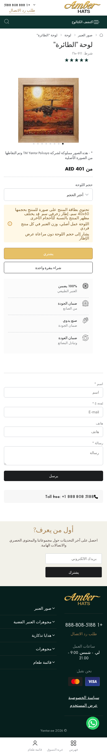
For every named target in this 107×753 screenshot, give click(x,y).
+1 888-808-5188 (84, 624)
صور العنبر (85, 35)
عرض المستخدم (84, 705)
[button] (63, 144)
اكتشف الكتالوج (82, 22)
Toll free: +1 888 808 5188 (69, 496)
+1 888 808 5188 (17, 5)
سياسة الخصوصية (83, 697)
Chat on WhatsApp (92, 723)
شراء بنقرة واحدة (48, 267)
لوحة (67, 35)
